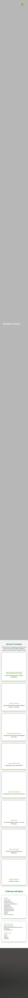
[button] (22, 4)
